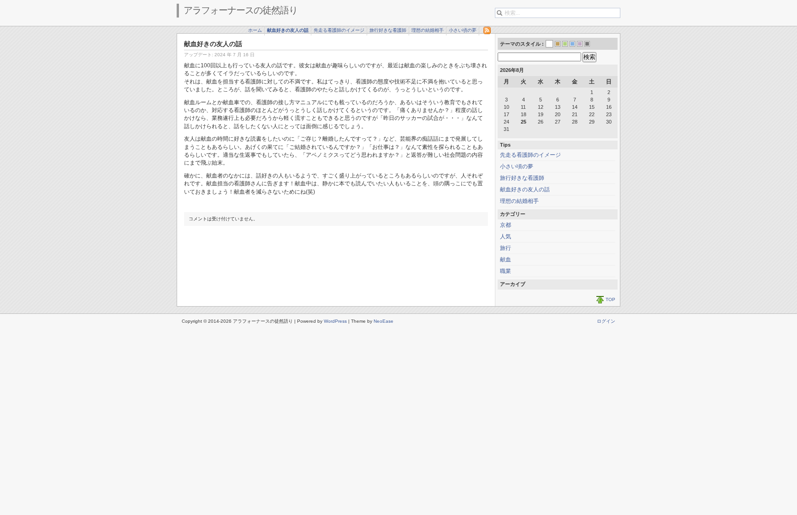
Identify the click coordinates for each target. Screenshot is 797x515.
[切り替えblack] (587, 44)
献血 (505, 259)
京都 (505, 225)
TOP (610, 299)
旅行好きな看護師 (387, 30)
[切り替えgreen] (565, 44)
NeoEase (383, 321)
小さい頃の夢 (462, 30)
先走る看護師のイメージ (339, 30)
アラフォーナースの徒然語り (240, 10)
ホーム (255, 30)
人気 (505, 236)
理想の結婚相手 (427, 30)
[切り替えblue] (572, 44)
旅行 (505, 248)
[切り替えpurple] (580, 44)
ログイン (606, 321)
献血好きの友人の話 (288, 30)
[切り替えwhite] (549, 44)
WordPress (335, 321)
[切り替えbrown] (557, 44)
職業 (505, 271)
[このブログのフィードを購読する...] (485, 30)
